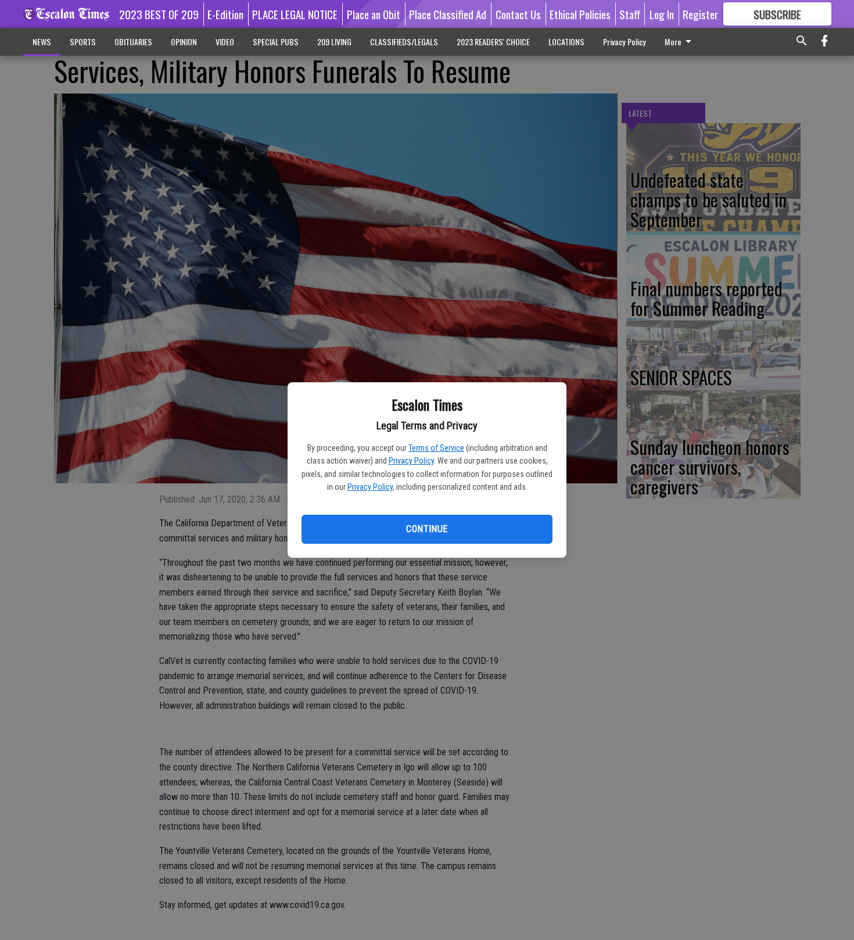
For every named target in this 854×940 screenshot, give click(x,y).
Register (700, 13)
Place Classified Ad (447, 13)
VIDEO (225, 41)
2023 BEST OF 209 (159, 13)
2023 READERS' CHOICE (493, 41)
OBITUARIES (133, 41)
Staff (629, 13)
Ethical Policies (580, 13)
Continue (426, 528)
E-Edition (225, 13)
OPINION (184, 41)
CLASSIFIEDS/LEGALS (404, 41)
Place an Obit (373, 13)
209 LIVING (334, 41)
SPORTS (83, 41)
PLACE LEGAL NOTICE (295, 13)
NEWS (42, 41)
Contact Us (518, 13)
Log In (662, 13)
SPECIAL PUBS (276, 41)
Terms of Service (436, 448)
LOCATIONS (566, 41)
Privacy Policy (411, 460)
